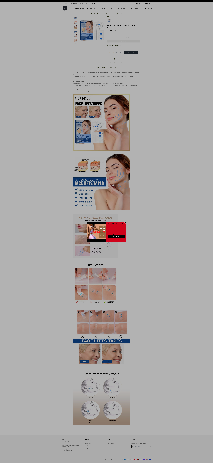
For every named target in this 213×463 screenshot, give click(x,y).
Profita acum (116, 236)
